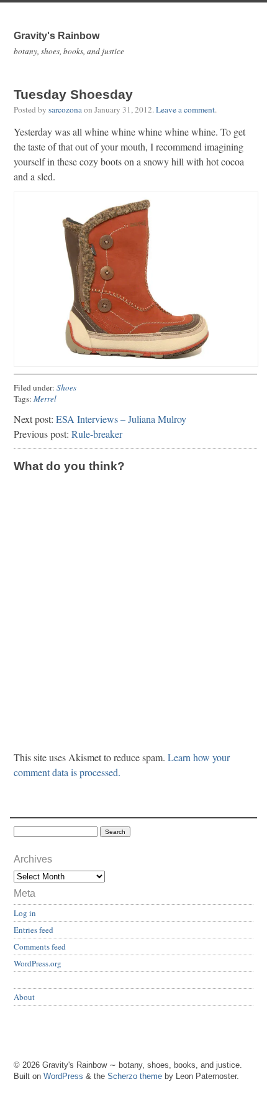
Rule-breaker (96, 433)
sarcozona (65, 109)
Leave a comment (185, 109)
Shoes (66, 387)
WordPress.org (37, 963)
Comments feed (40, 946)
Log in (25, 913)
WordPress (63, 1076)
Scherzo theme (134, 1076)
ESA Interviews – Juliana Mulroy (121, 418)
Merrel (45, 398)
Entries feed (33, 929)
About (24, 996)
